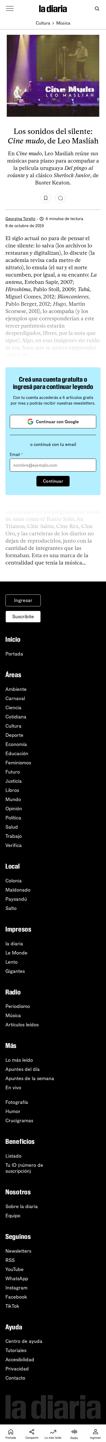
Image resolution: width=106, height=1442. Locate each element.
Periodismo (17, 1006)
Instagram (16, 1288)
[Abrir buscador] (97, 8)
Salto (11, 908)
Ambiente (16, 689)
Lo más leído (19, 1060)
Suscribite (23, 617)
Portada (14, 654)
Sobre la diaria (21, 1206)
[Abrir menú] (9, 8)
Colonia (13, 881)
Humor (12, 1111)
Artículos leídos (22, 1025)
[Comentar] (60, 198)
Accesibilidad (19, 1360)
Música (63, 23)
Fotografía (16, 1102)
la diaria (14, 944)
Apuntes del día (22, 1069)
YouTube (14, 1269)
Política (13, 818)
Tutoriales (15, 1350)
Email (16, 454)
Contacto (15, 1378)
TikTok (12, 1306)
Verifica (13, 845)
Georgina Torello (20, 218)
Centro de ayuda (23, 1341)
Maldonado (17, 890)
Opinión (13, 809)
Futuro (12, 772)
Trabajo (13, 836)
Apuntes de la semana (29, 1078)
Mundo (13, 799)
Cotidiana (15, 717)
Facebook (16, 1297)
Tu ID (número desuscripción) (24, 1168)
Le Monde (16, 953)
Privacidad (17, 1369)
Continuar (53, 481)
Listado (13, 1156)
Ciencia (13, 708)
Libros (12, 790)
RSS (10, 1260)
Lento (11, 962)
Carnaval (15, 698)
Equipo (12, 1216)
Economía (16, 744)
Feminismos (18, 763)
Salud (11, 827)
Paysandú (16, 899)
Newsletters (18, 1251)
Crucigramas (19, 1121)
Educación (16, 754)
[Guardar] (45, 198)
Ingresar (23, 600)
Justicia (13, 781)
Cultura (43, 23)
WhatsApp (16, 1279)
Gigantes (15, 971)
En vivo (13, 1088)
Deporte (14, 735)
